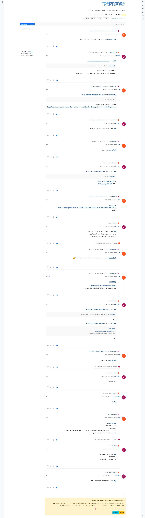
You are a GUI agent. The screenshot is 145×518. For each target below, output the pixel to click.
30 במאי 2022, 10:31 (107, 449)
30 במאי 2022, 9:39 (107, 123)
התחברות (115, 512)
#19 (47, 449)
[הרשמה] (2, 5)
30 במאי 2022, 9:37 (110, 89)
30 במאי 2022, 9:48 (110, 199)
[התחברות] (2, 2)
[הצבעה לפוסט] (53, 46)
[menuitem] (2, 2)
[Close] (47, 500)
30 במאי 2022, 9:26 (110, 34)
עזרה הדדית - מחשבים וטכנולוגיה (117, 18)
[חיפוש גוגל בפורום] (142, 15)
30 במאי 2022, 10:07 (106, 304)
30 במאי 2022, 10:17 (110, 354)
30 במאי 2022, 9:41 (110, 144)
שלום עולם (114, 31)
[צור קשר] (142, 19)
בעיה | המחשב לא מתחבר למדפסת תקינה (93, 95)
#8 (47, 144)
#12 (47, 252)
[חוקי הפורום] (142, 2)
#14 (47, 304)
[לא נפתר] (142, 8)
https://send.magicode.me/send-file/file (103, 286)
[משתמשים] (142, 12)
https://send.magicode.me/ (106, 181)
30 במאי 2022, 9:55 (107, 226)
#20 (47, 475)
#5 (47, 55)
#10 (47, 199)
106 (119, 34)
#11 (47, 226)
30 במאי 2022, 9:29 (107, 55)
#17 (47, 396)
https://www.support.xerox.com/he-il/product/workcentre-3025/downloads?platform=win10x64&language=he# (81, 107)
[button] (142, 512)
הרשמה (122, 512)
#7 (47, 123)
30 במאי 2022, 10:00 (110, 252)
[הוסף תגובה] (56, 46)
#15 (47, 354)
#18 (47, 417)
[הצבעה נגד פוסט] (47, 46)
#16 (47, 376)
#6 (47, 89)
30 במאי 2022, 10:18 (107, 376)
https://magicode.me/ (105, 184)
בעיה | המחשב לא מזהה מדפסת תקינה (98, 31)
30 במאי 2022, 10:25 (110, 417)
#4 (47, 34)
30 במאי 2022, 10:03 (110, 276)
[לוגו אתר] (113, 4)
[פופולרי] (142, 5)
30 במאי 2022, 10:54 (106, 475)
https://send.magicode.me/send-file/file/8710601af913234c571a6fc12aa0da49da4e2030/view (87, 208)
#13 (47, 276)
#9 (47, 166)
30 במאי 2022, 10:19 (107, 396)
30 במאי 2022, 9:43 (107, 166)
